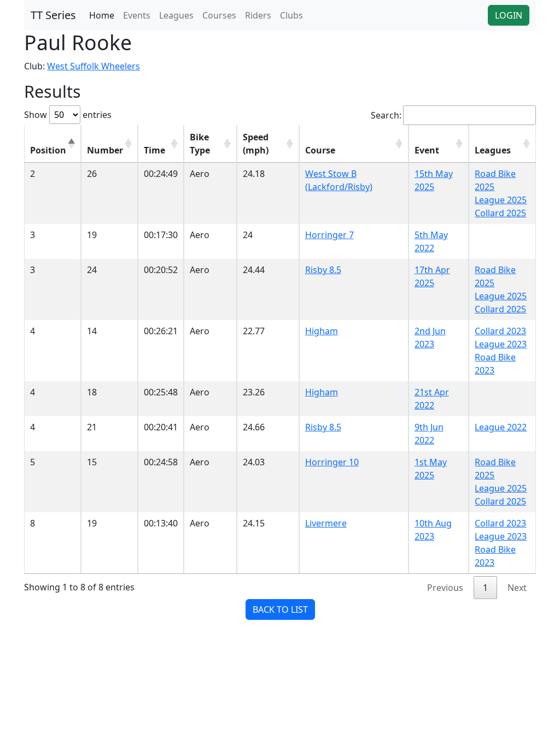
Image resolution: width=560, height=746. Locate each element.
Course (320, 150)
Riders (258, 15)
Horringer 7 (329, 235)
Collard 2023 (500, 331)
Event (427, 150)
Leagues (176, 15)
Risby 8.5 (323, 270)
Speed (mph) (256, 143)
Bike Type (200, 143)
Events (136, 15)
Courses (219, 15)
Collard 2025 (500, 213)
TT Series (53, 15)
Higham (321, 331)
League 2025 (501, 200)
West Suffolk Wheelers (93, 66)
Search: (386, 115)
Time (154, 150)
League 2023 (501, 344)
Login (508, 15)
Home (101, 15)
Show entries (68, 115)
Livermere (326, 523)
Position (48, 150)
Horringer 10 (332, 462)
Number (105, 150)
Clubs (291, 15)
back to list (280, 609)
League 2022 (501, 427)
